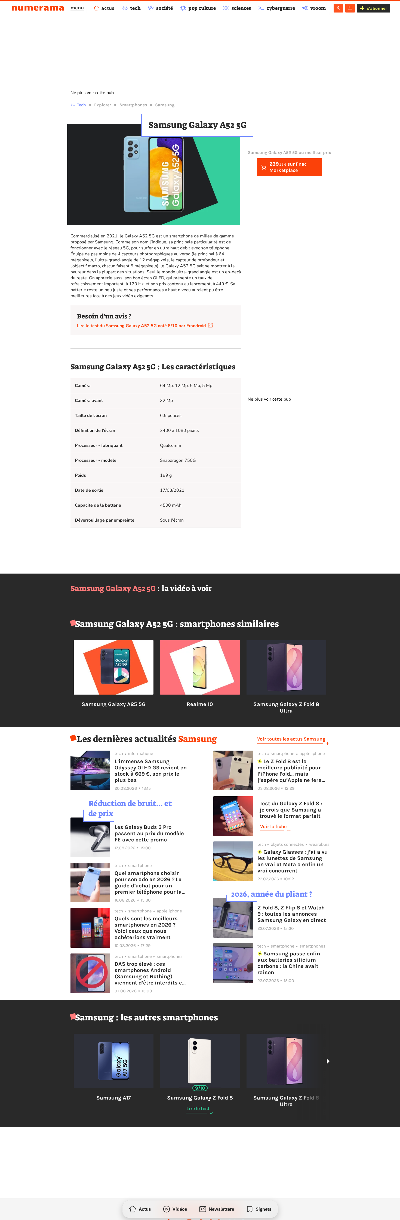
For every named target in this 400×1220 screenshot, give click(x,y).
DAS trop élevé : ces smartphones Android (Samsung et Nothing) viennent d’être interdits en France (150, 973)
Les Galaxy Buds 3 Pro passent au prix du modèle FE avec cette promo (149, 833)
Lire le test (198, 1108)
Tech (81, 104)
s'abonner (377, 8)
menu (77, 8)
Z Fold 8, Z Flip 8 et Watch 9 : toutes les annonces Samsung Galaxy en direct (291, 914)
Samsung (164, 104)
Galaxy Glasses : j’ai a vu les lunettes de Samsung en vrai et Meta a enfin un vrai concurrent (292, 861)
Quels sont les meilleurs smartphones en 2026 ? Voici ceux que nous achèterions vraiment (146, 927)
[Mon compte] (338, 8)
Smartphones (133, 104)
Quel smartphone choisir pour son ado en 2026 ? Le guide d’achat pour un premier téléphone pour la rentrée (148, 882)
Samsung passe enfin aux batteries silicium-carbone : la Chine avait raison (288, 963)
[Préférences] (350, 8)
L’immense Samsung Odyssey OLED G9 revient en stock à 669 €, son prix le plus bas (151, 770)
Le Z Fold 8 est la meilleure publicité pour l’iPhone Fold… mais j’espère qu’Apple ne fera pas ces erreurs (289, 770)
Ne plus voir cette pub (92, 93)
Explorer (102, 104)
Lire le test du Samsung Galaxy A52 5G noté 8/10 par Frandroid (142, 326)
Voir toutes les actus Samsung (291, 739)
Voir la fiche (273, 826)
